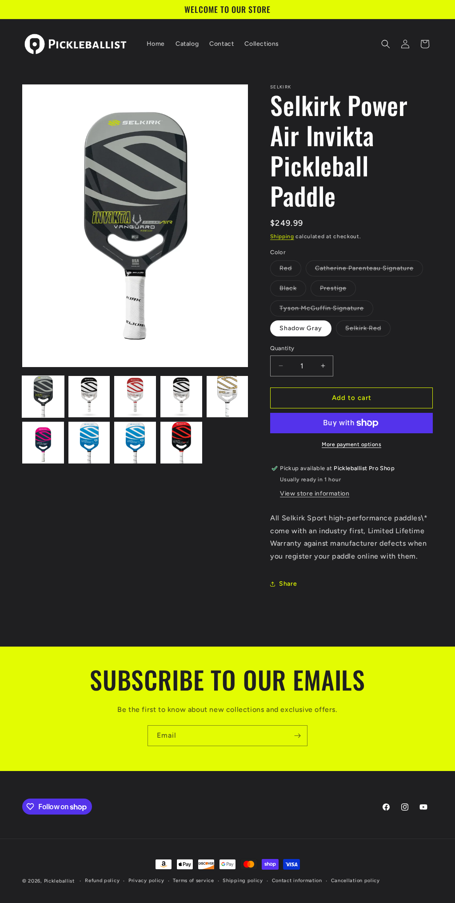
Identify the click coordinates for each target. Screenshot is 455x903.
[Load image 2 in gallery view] (89, 397)
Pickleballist (59, 881)
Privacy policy (146, 880)
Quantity (282, 348)
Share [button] (288, 583)
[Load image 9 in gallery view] (181, 442)
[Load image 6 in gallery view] (43, 442)
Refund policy (102, 880)
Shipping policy (243, 880)
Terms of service (193, 880)
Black (292, 290)
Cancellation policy (355, 880)
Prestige (338, 290)
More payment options (351, 444)
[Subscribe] (297, 735)
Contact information (297, 880)
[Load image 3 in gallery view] (135, 397)
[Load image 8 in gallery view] (135, 442)
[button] (385, 44)
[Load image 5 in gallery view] (227, 397)
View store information (314, 493)
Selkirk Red (368, 330)
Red (290, 270)
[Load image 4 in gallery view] (181, 397)
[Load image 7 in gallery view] (89, 442)
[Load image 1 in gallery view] (43, 397)
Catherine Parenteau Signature (369, 270)
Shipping (282, 236)
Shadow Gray (300, 328)
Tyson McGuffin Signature (326, 310)
